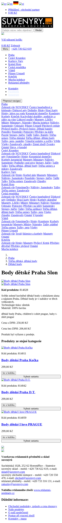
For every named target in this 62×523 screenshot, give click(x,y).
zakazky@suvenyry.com (14, 484)
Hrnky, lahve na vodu (13, 113)
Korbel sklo (29, 175)
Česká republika (17, 67)
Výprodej (38, 215)
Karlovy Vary (15, 61)
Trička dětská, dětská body (40, 138)
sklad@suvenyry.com (13, 471)
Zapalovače (16, 168)
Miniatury (38, 159)
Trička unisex (16, 181)
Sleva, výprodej (18, 147)
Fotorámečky (13, 156)
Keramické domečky (37, 113)
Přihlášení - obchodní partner (24, 9)
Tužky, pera (36, 212)
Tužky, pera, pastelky (12, 141)
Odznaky (19, 125)
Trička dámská (17, 138)
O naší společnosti (18, 512)
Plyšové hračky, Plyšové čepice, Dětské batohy (27, 128)
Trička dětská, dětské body (23, 165)
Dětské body (15, 264)
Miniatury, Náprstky (21, 122)
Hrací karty (51, 110)
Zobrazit (15, 45)
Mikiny (5, 122)
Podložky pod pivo (24, 162)
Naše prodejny (16, 509)
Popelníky (17, 131)
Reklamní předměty (19, 82)
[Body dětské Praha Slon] (15, 280)
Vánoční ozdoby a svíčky (39, 141)
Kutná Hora (14, 64)
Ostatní (5, 147)
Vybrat (31, 376)
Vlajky (5, 144)
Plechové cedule (51, 125)
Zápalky (41, 181)
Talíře (29, 134)
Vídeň (11, 70)
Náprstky (55, 202)
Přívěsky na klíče (44, 131)
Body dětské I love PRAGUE (21, 424)
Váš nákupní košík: (11, 39)
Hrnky (24, 156)
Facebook (13, 91)
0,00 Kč (12, 12)
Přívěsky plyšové (20, 246)
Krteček (12, 76)
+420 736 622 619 (21, 48)
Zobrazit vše (8, 107)
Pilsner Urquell (16, 73)
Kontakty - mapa (17, 518)
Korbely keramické (11, 159)
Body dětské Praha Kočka (19, 360)
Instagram (13, 94)
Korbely (5, 116)
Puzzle (5, 134)
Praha (11, 54)
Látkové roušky (25, 119)
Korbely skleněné (47, 199)
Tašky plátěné (50, 224)
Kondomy (54, 113)
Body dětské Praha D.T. (18, 392)
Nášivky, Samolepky (12, 178)
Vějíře (57, 141)
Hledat (38, 30)
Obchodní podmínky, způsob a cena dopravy (32, 506)
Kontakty (13, 88)
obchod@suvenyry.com (28, 478)
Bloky (41, 110)
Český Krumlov (17, 58)
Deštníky (32, 110)
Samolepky (49, 205)
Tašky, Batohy (41, 134)
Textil (19, 233)
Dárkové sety (19, 110)
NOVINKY (22, 107)
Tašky (4, 165)
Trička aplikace (33, 209)
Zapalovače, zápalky (20, 144)
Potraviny (28, 131)
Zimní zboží (39, 144)
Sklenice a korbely (32, 233)
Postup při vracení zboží (21, 515)
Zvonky (50, 144)
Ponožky (6, 131)
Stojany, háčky (17, 134)
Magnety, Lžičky (43, 119)
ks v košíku (8, 373)
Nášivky (45, 202)
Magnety (28, 159)
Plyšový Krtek (41, 242)
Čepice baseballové (39, 153)
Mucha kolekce (16, 79)
